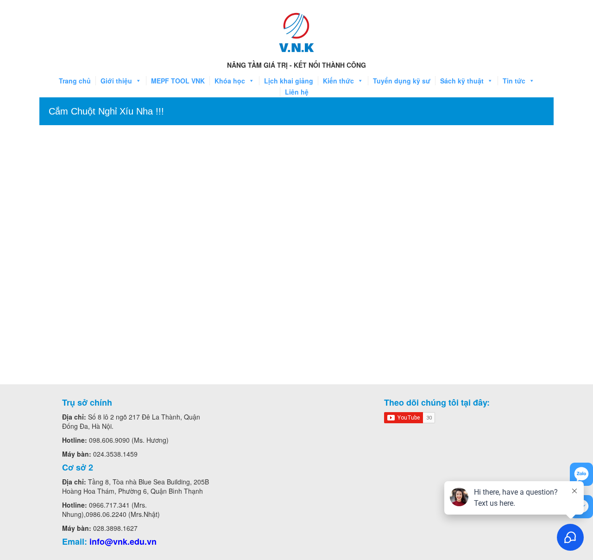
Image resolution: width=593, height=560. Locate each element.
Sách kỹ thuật (462, 80)
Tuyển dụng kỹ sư (401, 80)
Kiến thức (338, 80)
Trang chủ (75, 80)
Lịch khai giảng (288, 80)
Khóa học (229, 80)
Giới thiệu (116, 80)
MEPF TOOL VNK (178, 80)
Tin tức (514, 80)
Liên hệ (297, 91)
